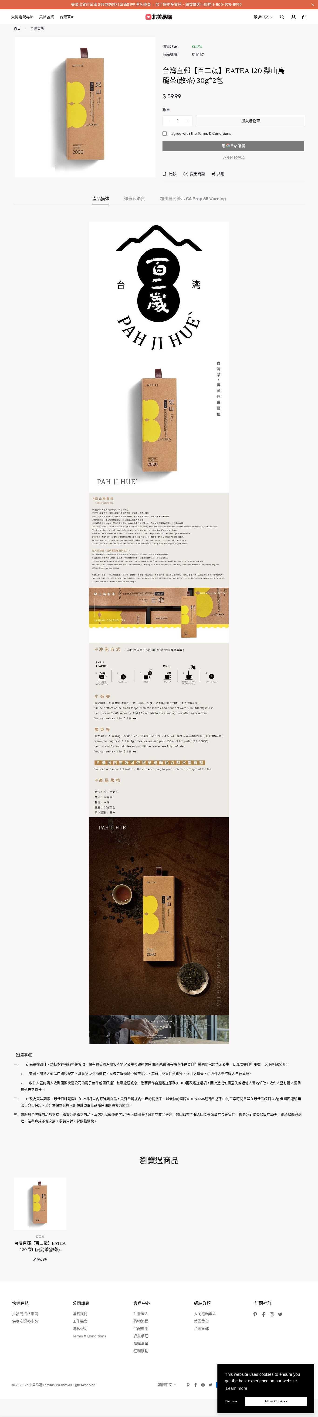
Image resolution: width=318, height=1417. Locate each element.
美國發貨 (46, 17)
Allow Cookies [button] (275, 1401)
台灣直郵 (67, 17)
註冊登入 (140, 1314)
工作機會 (80, 1321)
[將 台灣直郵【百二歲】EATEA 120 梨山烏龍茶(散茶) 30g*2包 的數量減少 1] (168, 121)
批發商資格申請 (25, 1314)
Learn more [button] (236, 1388)
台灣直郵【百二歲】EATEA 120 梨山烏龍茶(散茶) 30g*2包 (40, 1247)
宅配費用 (140, 1328)
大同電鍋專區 (22, 17)
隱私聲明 (80, 1328)
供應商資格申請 (25, 1321)
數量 (166, 110)
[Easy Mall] (158, 17)
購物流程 (140, 1321)
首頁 (17, 29)
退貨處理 (140, 1336)
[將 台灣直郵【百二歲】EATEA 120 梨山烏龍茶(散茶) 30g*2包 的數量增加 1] (187, 121)
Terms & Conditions (214, 133)
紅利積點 (140, 1351)
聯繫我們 (80, 1314)
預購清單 (140, 1343)
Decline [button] (231, 1401)
